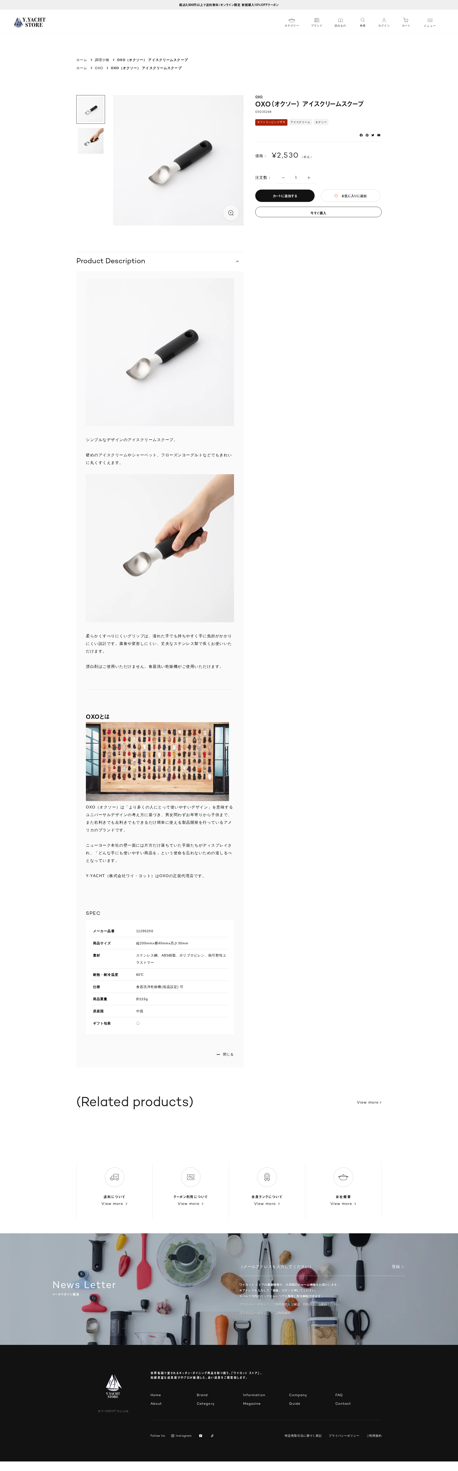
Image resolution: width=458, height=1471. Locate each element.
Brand (202, 1395)
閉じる (228, 1054)
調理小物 (102, 60)
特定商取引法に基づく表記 (303, 1435)
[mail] (378, 135)
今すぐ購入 (318, 213)
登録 (396, 1267)
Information (254, 1395)
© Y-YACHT (113, 1411)
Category (205, 1404)
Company (298, 1395)
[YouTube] (201, 1436)
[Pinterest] (367, 135)
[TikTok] (213, 1436)
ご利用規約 (374, 1435)
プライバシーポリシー (254, 1313)
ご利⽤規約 (283, 1313)
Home (156, 1395)
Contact (343, 1404)
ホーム (81, 60)
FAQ (339, 1395)
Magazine (252, 1404)
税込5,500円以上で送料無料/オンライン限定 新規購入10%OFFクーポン (229, 4)
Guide (294, 1404)
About (156, 1404)
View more (368, 1103)
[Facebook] (361, 135)
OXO (99, 68)
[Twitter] (372, 135)
